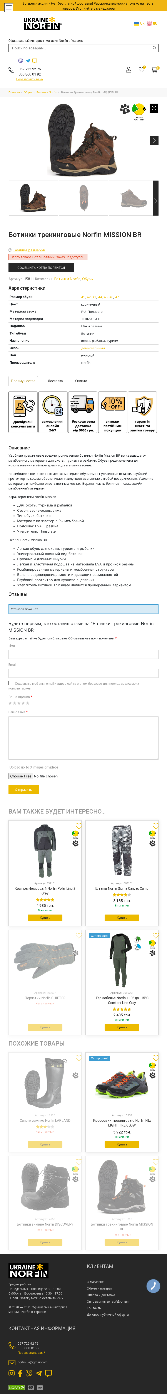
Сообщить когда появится (41, 267)
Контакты (94, 1308)
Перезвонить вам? (29, 79)
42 (89, 297)
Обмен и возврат (99, 1288)
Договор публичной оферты (108, 1314)
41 (83, 297)
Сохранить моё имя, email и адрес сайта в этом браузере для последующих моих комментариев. (73, 686)
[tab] (23, 381)
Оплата (81, 381)
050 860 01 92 (30, 74)
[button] (77, 824)
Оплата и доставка (101, 1295)
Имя (11, 646)
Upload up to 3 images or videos (34, 767)
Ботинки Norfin (47, 92)
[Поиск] (155, 48)
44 (100, 297)
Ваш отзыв (18, 712)
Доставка (55, 381)
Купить (45, 918)
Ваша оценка (20, 697)
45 (106, 297)
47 (117, 297)
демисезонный (93, 348)
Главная (14, 92)
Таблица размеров (29, 250)
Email (12, 665)
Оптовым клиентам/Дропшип (108, 1301)
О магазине (95, 1282)
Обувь (28, 92)
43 (94, 297)
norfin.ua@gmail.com (32, 1362)
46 (111, 297)
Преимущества (23, 381)
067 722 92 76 (30, 69)
